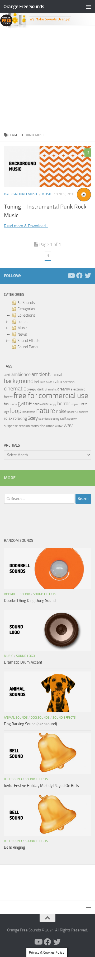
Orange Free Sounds (23, 6)
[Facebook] (79, 275)
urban (50, 426)
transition (38, 426)
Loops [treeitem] (22, 321)
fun (6, 404)
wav (68, 425)
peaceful (72, 412)
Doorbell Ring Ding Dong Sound (30, 600)
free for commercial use (50, 395)
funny (13, 404)
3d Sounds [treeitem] (26, 302)
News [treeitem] (22, 334)
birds (49, 382)
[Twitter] (88, 275)
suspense (11, 426)
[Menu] (88, 6)
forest (8, 397)
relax (8, 418)
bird (42, 382)
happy (52, 404)
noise (61, 411)
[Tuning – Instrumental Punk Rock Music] (47, 166)
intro (83, 404)
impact (75, 404)
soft (63, 418)
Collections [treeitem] (26, 315)
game (25, 403)
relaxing (20, 418)
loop (16, 410)
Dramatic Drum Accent (23, 662)
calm (57, 381)
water (59, 426)
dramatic (50, 389)
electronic (78, 389)
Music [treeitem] (22, 328)
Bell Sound (13, 779)
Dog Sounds (40, 717)
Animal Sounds (16, 717)
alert (7, 375)
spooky (72, 418)
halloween (40, 404)
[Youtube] (71, 275)
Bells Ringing (14, 847)
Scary (33, 418)
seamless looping (49, 418)
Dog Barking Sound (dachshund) (30, 724)
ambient (40, 374)
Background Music (21, 194)
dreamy (63, 389)
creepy (31, 389)
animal (56, 374)
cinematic (15, 388)
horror (63, 404)
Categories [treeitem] (26, 309)
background (19, 381)
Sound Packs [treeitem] (27, 347)
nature (45, 410)
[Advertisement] (47, 78)
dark (40, 389)
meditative (28, 412)
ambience (21, 374)
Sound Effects (44, 594)
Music (46, 194)
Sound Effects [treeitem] (28, 340)
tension (24, 426)
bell (37, 382)
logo (6, 412)
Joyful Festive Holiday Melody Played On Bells (41, 785)
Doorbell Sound (17, 594)
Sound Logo (25, 656)
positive (83, 412)
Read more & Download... (26, 225)
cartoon (68, 382)
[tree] (47, 324)
